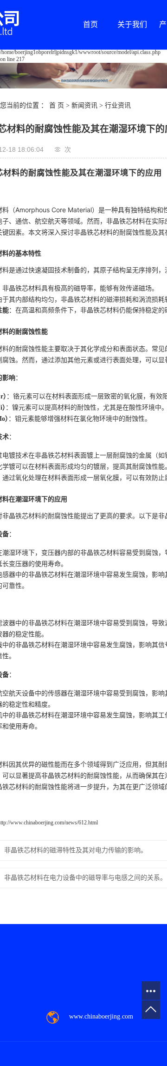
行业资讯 (118, 105)
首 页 (56, 105)
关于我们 (132, 24)
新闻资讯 (84, 105)
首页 (90, 24)
